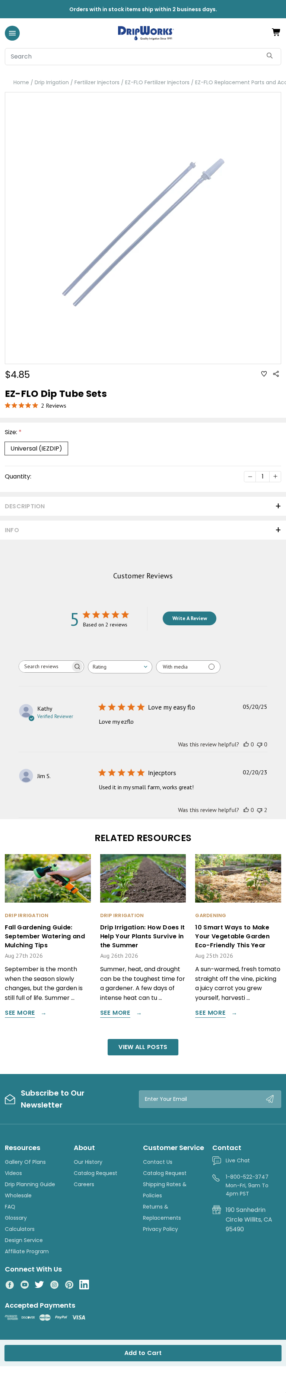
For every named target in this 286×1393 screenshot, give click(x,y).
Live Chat (238, 1160)
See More (20, 1013)
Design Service (24, 1240)
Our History (88, 1162)
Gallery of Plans (25, 1162)
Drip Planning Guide (30, 1184)
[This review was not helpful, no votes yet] (259, 744)
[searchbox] (44, 666)
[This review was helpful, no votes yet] (246, 744)
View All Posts (142, 1047)
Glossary (16, 1218)
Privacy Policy (160, 1229)
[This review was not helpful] (259, 810)
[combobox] (120, 666)
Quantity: (18, 476)
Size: (13, 432)
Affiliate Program (27, 1251)
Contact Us (157, 1162)
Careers (84, 1184)
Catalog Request (95, 1173)
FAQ (10, 1206)
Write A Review (189, 618)
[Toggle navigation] (12, 33)
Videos (13, 1173)
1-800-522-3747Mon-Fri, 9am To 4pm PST (247, 1185)
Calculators (20, 1229)
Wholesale (18, 1195)
